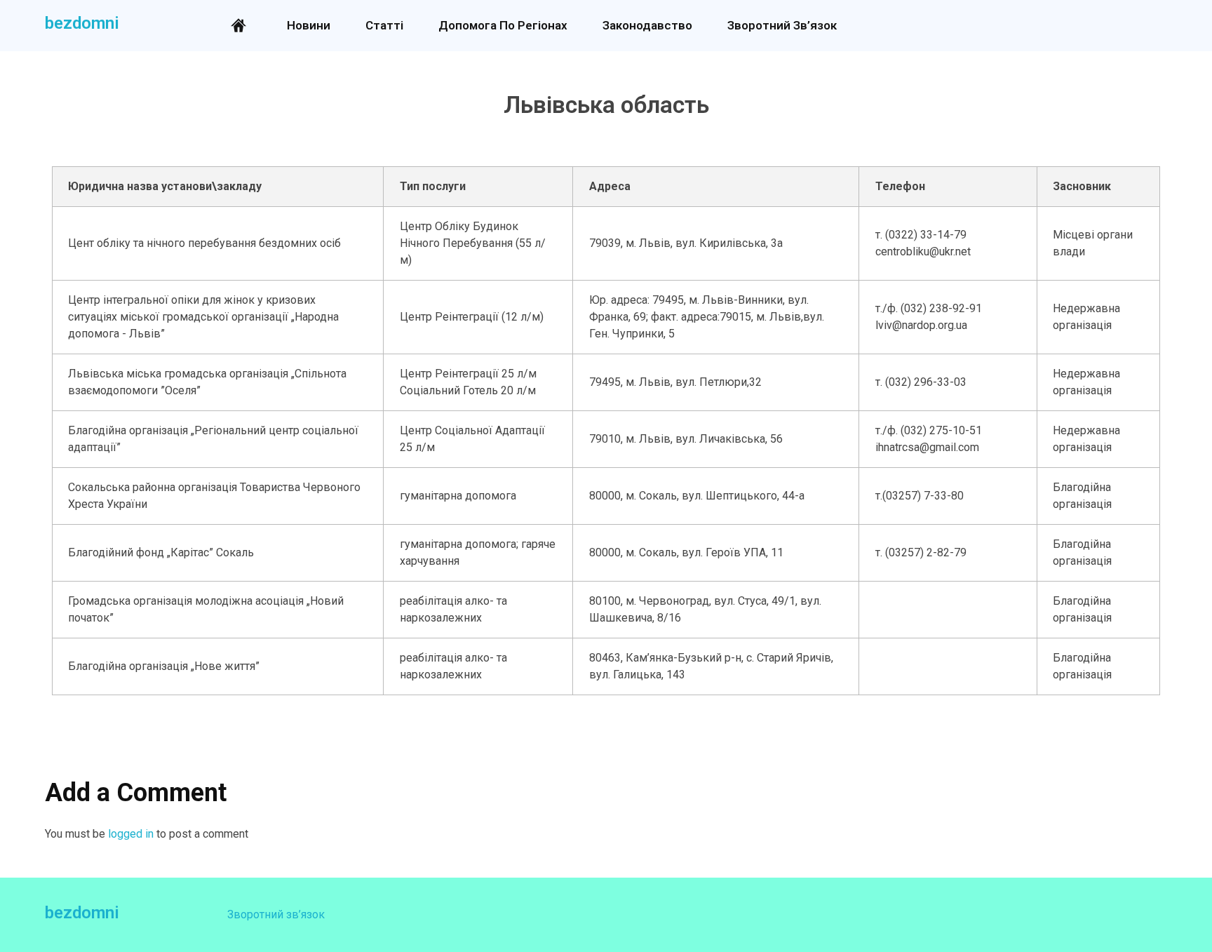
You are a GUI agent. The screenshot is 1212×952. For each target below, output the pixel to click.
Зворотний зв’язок (276, 914)
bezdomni (82, 23)
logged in (132, 833)
